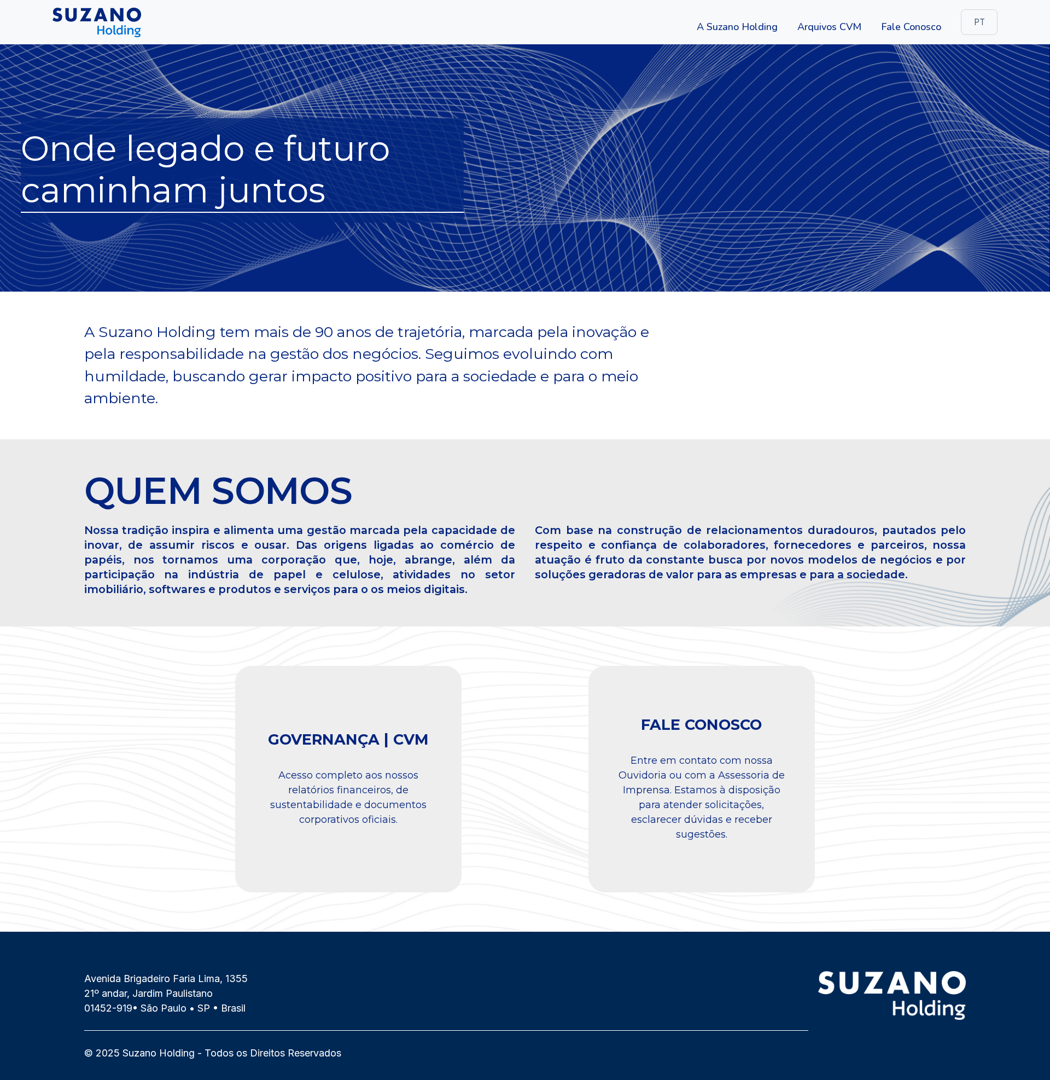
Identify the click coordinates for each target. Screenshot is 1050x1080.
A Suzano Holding (737, 26)
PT (979, 22)
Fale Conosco (911, 26)
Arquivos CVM (829, 26)
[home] (96, 22)
